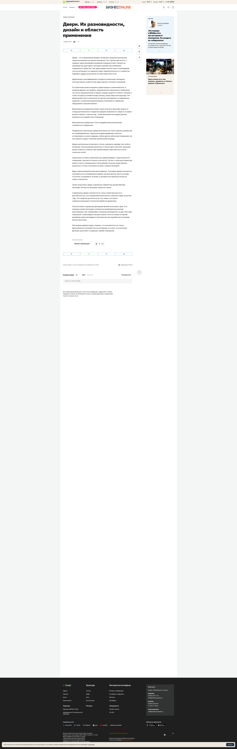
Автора (90, 275)
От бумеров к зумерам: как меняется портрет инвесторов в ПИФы (158, 81)
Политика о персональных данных (118, 733)
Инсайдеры (112, 700)
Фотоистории (90, 700)
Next (172, 51)
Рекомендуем (152, 76)
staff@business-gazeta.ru (155, 711)
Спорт (68, 685)
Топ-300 (111, 712)
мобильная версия (115, 725)
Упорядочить (126, 275)
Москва (155, 2)
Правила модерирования (70, 296)
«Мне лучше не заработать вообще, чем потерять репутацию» (159, 34)
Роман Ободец (161, 23)
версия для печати (126, 265)
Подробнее (91, 744)
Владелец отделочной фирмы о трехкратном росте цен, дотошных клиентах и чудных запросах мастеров (160, 43)
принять (230, 744)
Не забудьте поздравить (116, 694)
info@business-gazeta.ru (155, 698)
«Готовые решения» (163, 25)
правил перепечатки (127, 740)
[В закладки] (139, 51)
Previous (149, 51)
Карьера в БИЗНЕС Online (70, 709)
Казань (65, 7)
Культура (90, 685)
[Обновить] (139, 272)
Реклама (89, 706)
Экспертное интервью (120, 685)
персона (150, 18)
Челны (144, 2)
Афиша (65, 691)
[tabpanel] (160, 33)
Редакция (66, 706)
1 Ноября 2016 (67, 41)
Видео (88, 694)
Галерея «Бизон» (114, 709)
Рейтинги (112, 697)
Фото (87, 697)
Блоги (65, 697)
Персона (65, 694)
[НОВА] (87, 8)
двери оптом (86, 74)
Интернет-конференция (116, 691)
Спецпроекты (114, 706)
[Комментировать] (139, 46)
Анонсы (88, 691)
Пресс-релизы (69, 17)
